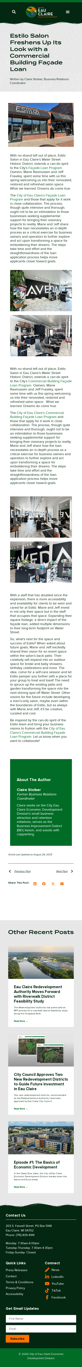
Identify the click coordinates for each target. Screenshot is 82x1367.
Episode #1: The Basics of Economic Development (37, 1165)
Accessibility (14, 1294)
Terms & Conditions (19, 1282)
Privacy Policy (15, 1288)
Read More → (21, 1021)
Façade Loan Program (45, 168)
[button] (13, 12)
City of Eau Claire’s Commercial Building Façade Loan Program (37, 415)
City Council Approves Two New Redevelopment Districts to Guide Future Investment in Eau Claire (41, 1081)
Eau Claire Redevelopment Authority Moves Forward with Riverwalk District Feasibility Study (38, 994)
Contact (11, 1276)
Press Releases (16, 1270)
